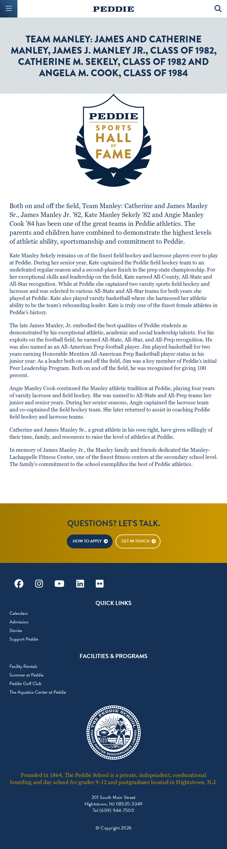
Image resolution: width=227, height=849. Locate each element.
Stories (15, 630)
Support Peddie (23, 639)
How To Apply (87, 541)
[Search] (218, 8)
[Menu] (8, 8)
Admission (19, 621)
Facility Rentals (23, 666)
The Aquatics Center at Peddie (37, 692)
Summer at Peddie (26, 675)
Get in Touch (135, 541)
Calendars (18, 613)
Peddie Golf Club (25, 683)
